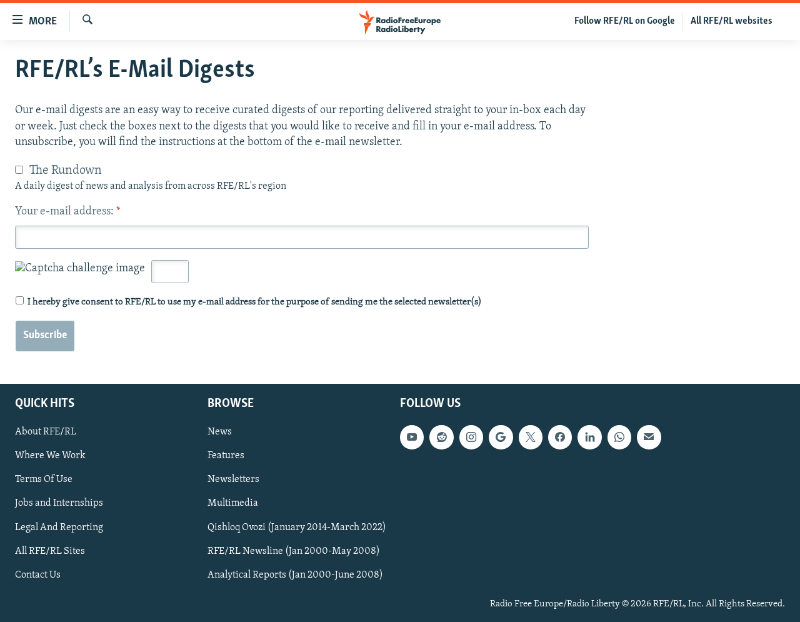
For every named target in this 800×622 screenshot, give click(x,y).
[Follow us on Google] (500, 437)
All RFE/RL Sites (50, 551)
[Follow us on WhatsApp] (619, 437)
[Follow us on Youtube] (412, 437)
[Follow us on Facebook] (560, 437)
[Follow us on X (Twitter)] (530, 437)
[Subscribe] (649, 437)
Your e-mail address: (67, 212)
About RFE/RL (45, 432)
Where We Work (50, 456)
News (220, 432)
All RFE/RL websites (731, 21)
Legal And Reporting (59, 528)
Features (226, 456)
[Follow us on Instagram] (471, 437)
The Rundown (65, 170)
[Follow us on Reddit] (441, 437)
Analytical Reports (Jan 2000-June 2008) (295, 575)
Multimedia (233, 504)
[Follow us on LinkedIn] (589, 437)
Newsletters (233, 480)
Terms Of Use (43, 480)
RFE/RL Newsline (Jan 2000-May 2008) (294, 551)
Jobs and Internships (59, 504)
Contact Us (38, 575)
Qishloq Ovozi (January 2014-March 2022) (297, 528)
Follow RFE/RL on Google (624, 21)
